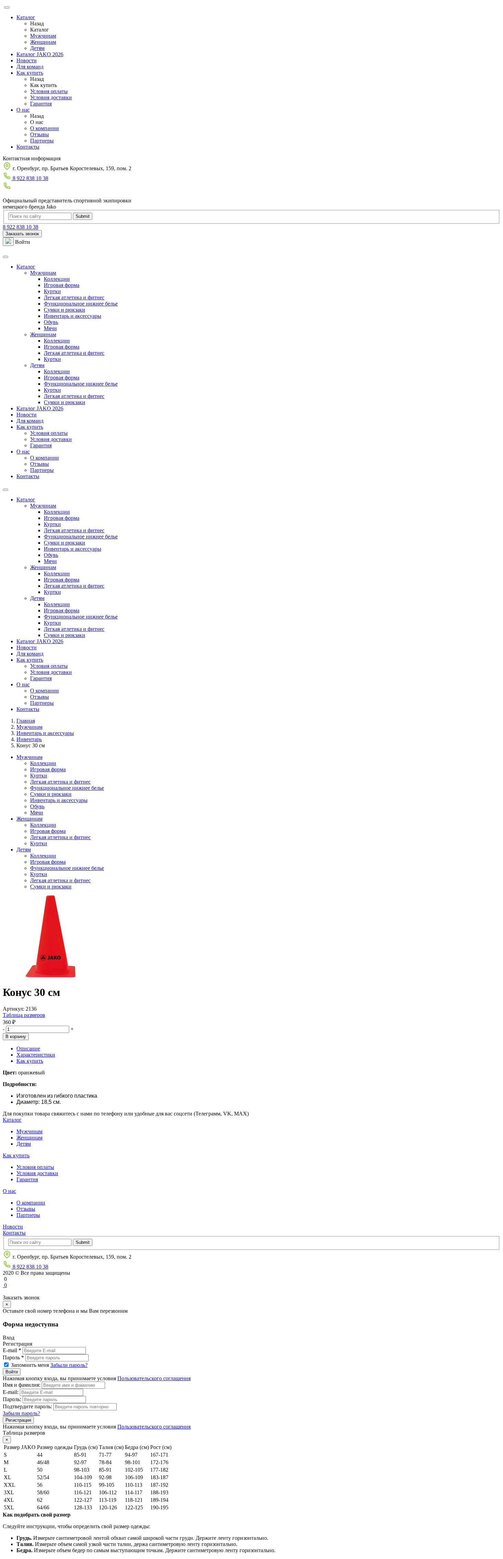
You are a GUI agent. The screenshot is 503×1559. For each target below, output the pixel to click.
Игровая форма (61, 285)
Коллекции (57, 279)
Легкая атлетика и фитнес (74, 297)
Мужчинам (43, 36)
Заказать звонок (22, 233)
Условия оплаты (49, 91)
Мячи (50, 328)
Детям (37, 48)
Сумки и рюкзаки (64, 310)
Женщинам (43, 42)
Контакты (27, 147)
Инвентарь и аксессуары (72, 316)
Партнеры (42, 141)
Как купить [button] (29, 427)
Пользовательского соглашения (154, 1378)
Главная (25, 721)
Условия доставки (51, 97)
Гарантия (41, 104)
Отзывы (39, 134)
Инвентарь (29, 739)
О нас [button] (23, 451)
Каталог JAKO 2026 (39, 54)
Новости (26, 60)
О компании (44, 128)
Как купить (29, 73)
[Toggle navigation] (5, 257)
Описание (28, 1048)
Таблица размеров (24, 1015)
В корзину (15, 1036)
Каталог (25, 17)
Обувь (51, 322)
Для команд (29, 67)
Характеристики (35, 1055)
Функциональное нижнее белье (81, 304)
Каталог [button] (25, 267)
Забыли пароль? (69, 1365)
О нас (23, 110)
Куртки (52, 291)
